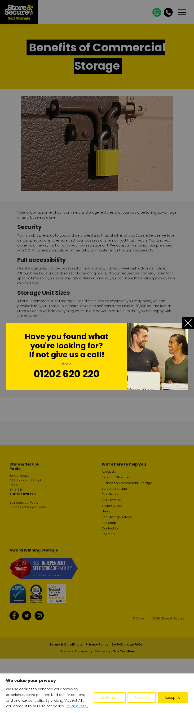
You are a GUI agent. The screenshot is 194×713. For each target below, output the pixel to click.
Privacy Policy (77, 706)
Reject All (141, 697)
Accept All (173, 697)
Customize (110, 697)
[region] (97, 693)
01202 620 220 (67, 374)
